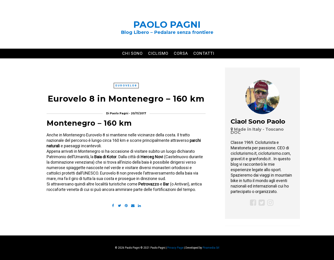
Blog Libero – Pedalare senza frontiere (167, 32)
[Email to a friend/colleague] (132, 205)
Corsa (181, 53)
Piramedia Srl (211, 247)
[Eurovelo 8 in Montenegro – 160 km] (119, 205)
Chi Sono (132, 53)
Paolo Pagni (167, 24)
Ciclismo (158, 53)
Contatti (203, 53)
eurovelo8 (126, 85)
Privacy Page (175, 247)
